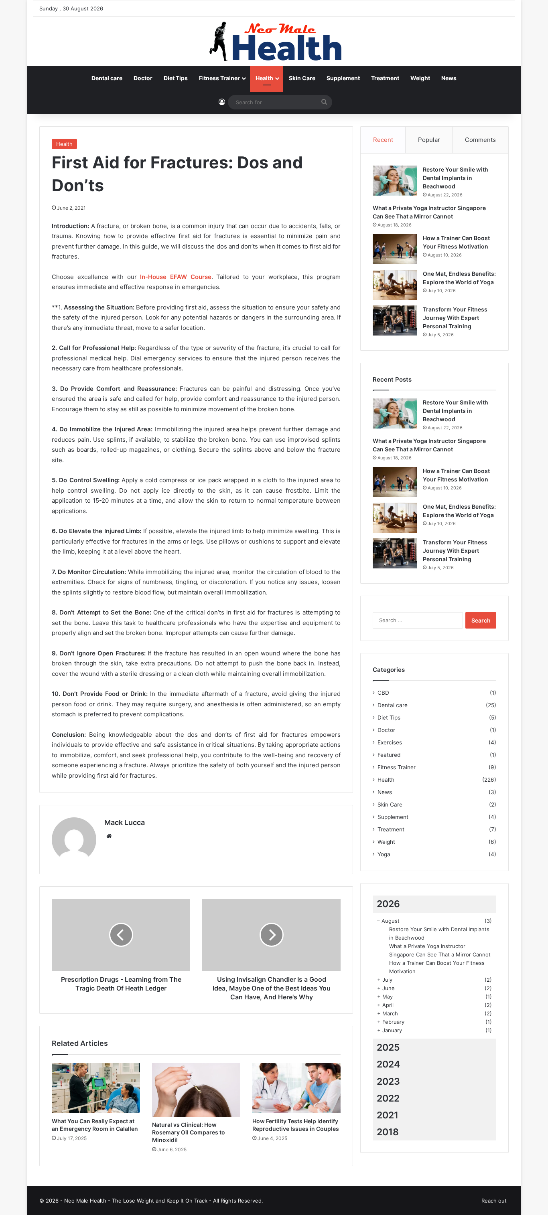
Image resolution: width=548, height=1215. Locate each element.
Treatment (385, 78)
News (449, 78)
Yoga (384, 854)
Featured (389, 755)
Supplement (343, 78)
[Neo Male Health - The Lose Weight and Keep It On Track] (274, 41)
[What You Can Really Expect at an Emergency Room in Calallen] (96, 1088)
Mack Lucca (124, 822)
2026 (388, 904)
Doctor (143, 78)
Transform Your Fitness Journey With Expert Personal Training (455, 318)
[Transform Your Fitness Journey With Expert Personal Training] (395, 320)
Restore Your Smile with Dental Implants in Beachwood (455, 178)
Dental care (106, 78)
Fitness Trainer (219, 78)
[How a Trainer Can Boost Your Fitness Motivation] (395, 249)
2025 (388, 1047)
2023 (388, 1081)
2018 (388, 1132)
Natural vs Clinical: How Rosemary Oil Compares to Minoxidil (188, 1132)
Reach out (494, 1200)
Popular (429, 140)
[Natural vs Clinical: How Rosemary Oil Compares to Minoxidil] (196, 1090)
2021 (387, 1115)
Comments (480, 140)
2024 (388, 1064)
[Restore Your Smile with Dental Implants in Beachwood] (395, 181)
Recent (383, 140)
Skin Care (302, 78)
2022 (388, 1098)
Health (264, 78)
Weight (420, 78)
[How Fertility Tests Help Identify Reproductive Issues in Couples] (296, 1088)
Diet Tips (176, 78)
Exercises (390, 742)
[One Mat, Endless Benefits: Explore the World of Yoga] (395, 285)
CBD (383, 692)
